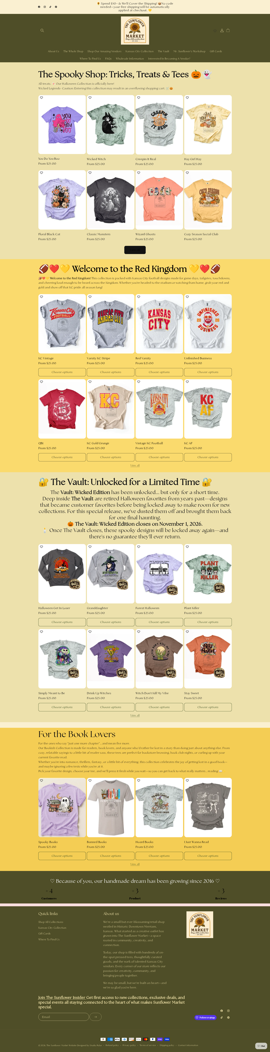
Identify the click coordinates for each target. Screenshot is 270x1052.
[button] (42, 30)
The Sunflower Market (58, 1045)
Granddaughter (97, 608)
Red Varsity (143, 358)
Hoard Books (144, 842)
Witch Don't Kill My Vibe (152, 693)
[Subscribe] (96, 1017)
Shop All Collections (50, 922)
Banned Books (97, 842)
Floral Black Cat (49, 234)
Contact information (188, 1045)
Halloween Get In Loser (54, 608)
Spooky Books (48, 842)
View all (135, 250)
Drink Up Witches (99, 693)
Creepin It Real (146, 159)
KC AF (188, 443)
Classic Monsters (98, 234)
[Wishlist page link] (215, 30)
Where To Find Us (49, 939)
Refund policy (112, 1045)
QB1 (41, 443)
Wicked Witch (96, 159)
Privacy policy (129, 1045)
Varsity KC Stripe (98, 358)
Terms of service (148, 1045)
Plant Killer (191, 608)
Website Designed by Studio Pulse (85, 1045)
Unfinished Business (198, 358)
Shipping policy (167, 1045)
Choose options (62, 372)
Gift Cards (44, 933)
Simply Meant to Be (51, 693)
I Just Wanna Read (196, 842)
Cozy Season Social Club (201, 234)
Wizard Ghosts (146, 234)
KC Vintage (46, 358)
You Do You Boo (49, 158)
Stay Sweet (191, 693)
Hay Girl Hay (193, 159)
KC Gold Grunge (98, 443)
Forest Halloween (147, 608)
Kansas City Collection (52, 927)
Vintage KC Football (149, 443)
